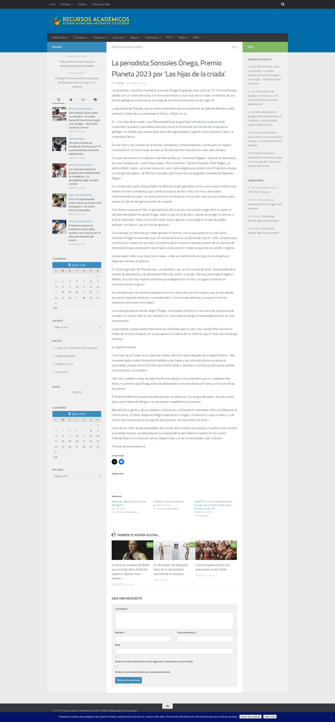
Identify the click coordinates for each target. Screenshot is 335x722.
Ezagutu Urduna (64, 364)
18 (62, 292)
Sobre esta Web (101, 4)
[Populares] (71, 100)
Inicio (52, 4)
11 (62, 287)
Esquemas (99, 37)
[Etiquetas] (95, 100)
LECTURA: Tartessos (259, 192)
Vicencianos (61, 372)
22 (90, 292)
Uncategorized (76, 139)
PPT (168, 37)
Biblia (196, 37)
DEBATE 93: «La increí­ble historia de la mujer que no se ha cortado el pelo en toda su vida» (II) (213, 505)
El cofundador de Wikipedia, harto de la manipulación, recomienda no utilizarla (171, 569)
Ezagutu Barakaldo (65, 356)
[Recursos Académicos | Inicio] (91, 21)
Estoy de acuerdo (250, 716)
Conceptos (80, 37)
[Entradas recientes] (58, 100)
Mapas (134, 37)
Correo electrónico (187, 632)
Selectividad (59, 37)
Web (117, 645)
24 (55, 297)
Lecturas (118, 37)
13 (76, 287)
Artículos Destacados (127, 47)
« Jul (54, 308)
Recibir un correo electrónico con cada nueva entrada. (142, 672)
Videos (182, 37)
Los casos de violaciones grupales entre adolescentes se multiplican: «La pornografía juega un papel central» (84, 176)
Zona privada (130, 710)
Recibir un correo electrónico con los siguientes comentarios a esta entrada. (154, 661)
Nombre (120, 632)
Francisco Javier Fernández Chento (79, 710)
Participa (65, 4)
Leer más (270, 716)
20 (76, 292)
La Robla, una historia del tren (168, 501)
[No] (330, 717)
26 (69, 297)
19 (69, 292)
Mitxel (121, 83)
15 (90, 287)
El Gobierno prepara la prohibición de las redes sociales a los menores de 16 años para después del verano (84, 233)
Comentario (122, 608)
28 (83, 297)
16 (97, 287)
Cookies (82, 4)
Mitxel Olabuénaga (111, 710)
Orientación (152, 37)
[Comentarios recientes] (83, 100)
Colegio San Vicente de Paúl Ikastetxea (76, 348)
